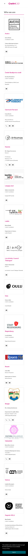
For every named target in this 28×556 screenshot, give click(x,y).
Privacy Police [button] (6, 548)
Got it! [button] (14, 552)
